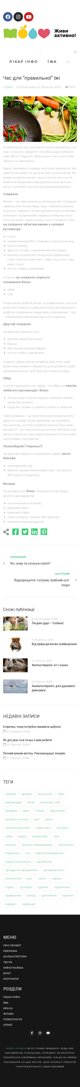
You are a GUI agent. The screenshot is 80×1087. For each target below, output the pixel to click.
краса (22, 836)
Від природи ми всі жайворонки (54, 644)
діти (37, 819)
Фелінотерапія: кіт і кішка (50, 665)
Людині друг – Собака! (48, 623)
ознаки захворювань (37, 844)
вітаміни (11, 810)
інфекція (29, 904)
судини (43, 887)
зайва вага (43, 827)
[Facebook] (8, 16)
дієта (49, 819)
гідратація (57, 810)
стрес (9, 887)
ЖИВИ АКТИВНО (16, 1048)
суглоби (26, 887)
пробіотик (44, 861)
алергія (10, 794)
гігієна (39, 810)
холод (31, 895)
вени (30, 802)
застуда (62, 827)
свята (42, 878)
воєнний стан (50, 802)
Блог (9, 87)
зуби (8, 836)
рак (29, 878)
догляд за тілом (16, 819)
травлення (13, 895)
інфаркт (11, 904)
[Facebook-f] (32, 1033)
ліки (56, 836)
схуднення (62, 887)
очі (27, 853)
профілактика (53, 870)
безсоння (45, 794)
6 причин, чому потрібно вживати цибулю (32, 726)
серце (56, 878)
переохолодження (49, 853)
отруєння (12, 853)
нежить (10, 844)
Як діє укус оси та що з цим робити (27, 740)
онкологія (65, 844)
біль (61, 794)
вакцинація (13, 802)
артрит (27, 794)
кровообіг (40, 836)
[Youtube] (28, 16)
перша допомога (18, 861)
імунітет (68, 895)
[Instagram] (18, 16)
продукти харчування (21, 870)
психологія (13, 878)
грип (26, 810)
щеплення (48, 895)
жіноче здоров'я (17, 827)
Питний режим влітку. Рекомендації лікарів (34, 753)
